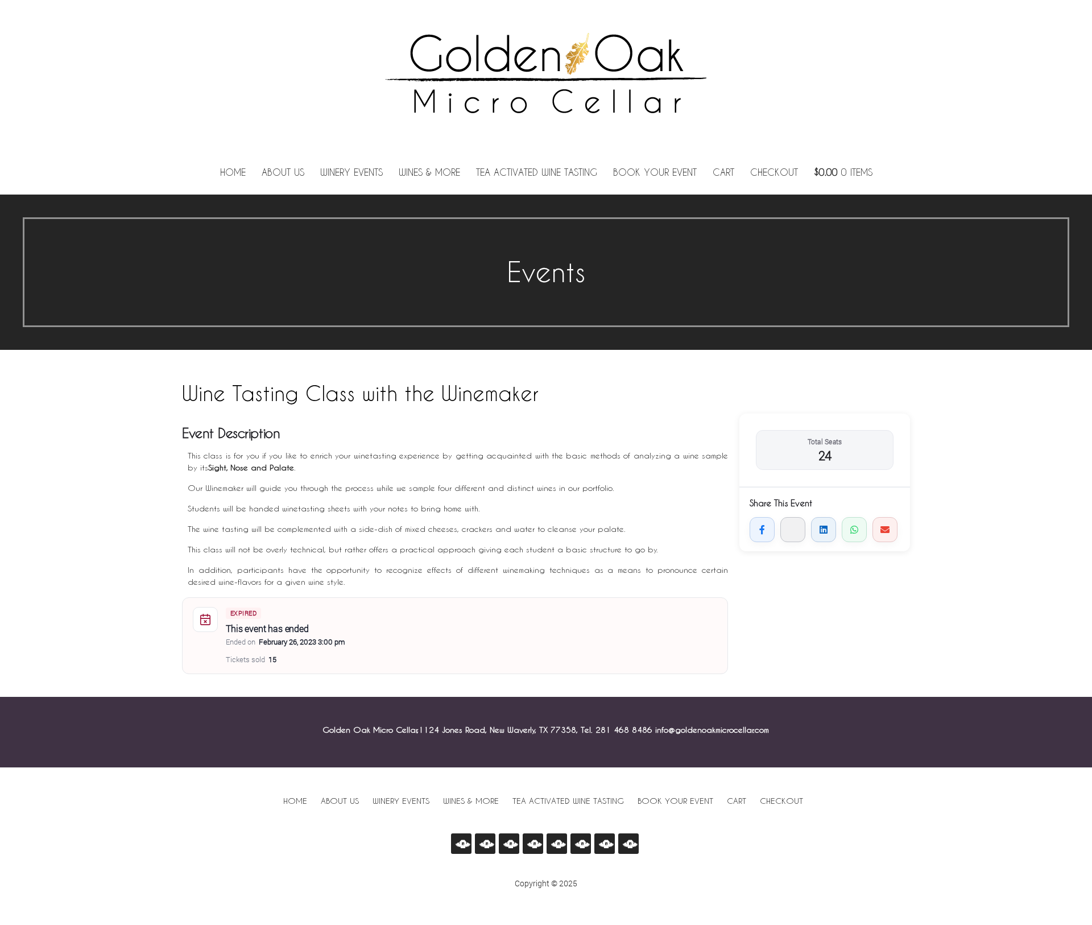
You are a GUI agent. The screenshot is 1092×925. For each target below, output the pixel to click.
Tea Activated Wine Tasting (536, 172)
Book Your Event (655, 172)
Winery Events (351, 172)
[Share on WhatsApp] (854, 529)
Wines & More (429, 172)
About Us (283, 172)
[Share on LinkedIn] (823, 529)
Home (233, 172)
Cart (723, 172)
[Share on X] (792, 529)
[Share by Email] (884, 529)
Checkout (774, 172)
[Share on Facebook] (762, 529)
